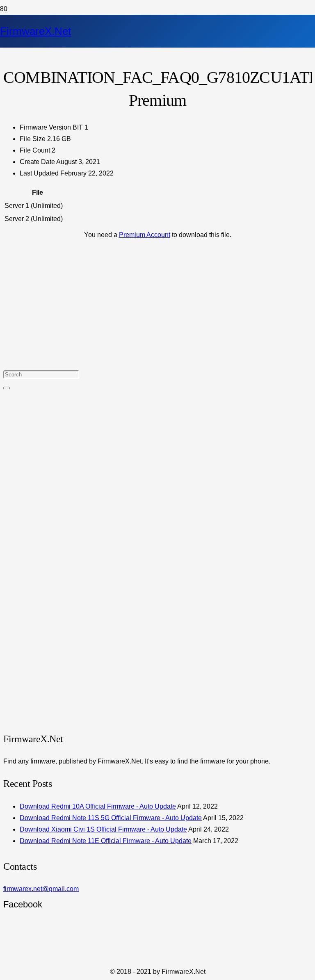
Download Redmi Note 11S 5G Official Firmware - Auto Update (111, 817)
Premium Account (144, 234)
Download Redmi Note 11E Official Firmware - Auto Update (106, 840)
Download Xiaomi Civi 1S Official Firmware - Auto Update (103, 829)
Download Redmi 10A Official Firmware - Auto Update (98, 806)
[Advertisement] (157, 301)
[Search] (6, 388)
